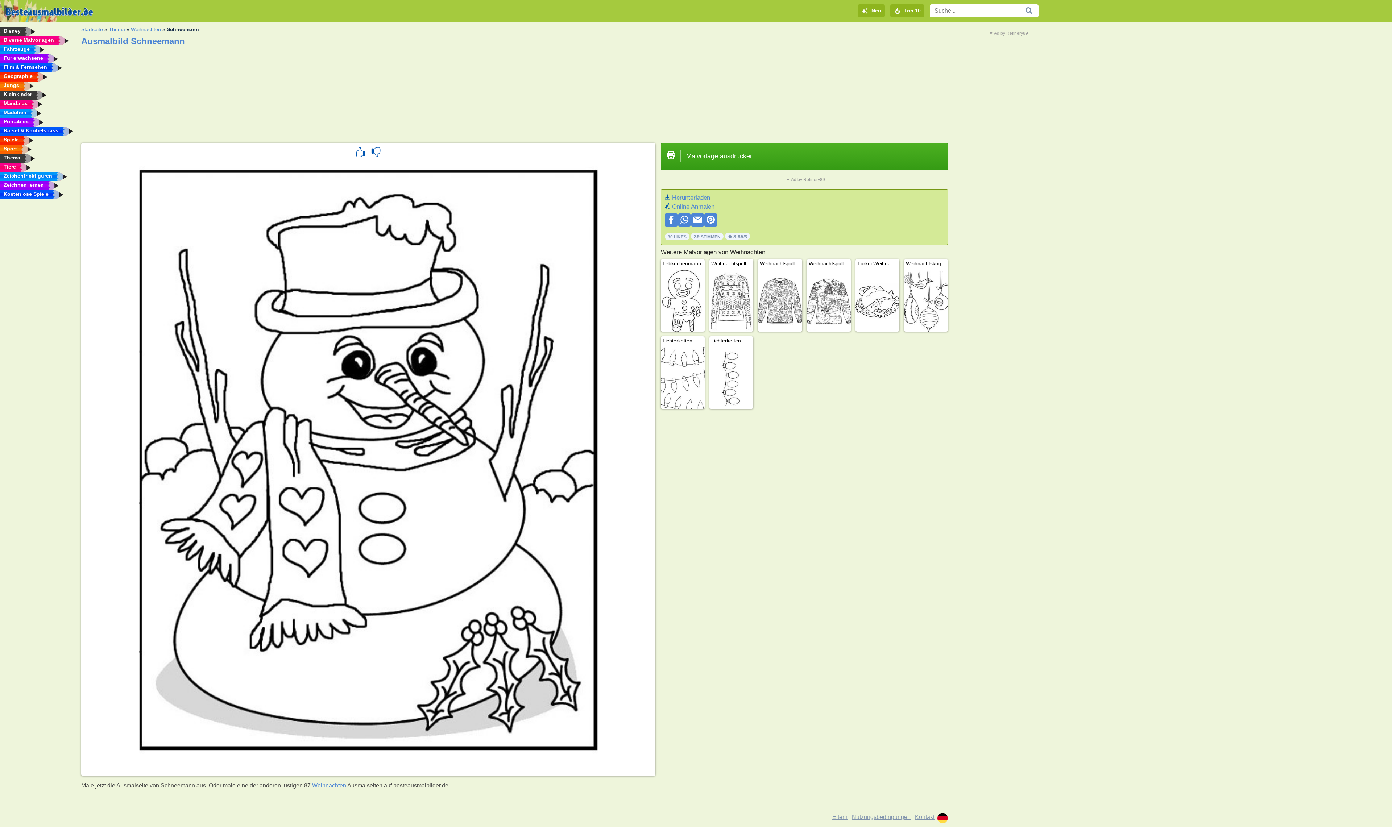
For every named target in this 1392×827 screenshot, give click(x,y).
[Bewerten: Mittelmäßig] (376, 153)
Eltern (840, 817)
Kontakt (925, 817)
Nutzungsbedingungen (881, 817)
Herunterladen (691, 197)
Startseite (92, 29)
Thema (117, 29)
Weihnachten (146, 29)
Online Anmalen (693, 206)
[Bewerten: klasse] (360, 153)
